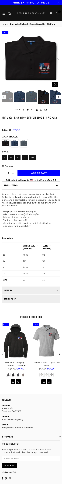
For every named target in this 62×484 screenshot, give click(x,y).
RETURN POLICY (10, 299)
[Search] (9, 13)
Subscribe (9, 465)
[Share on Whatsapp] (41, 109)
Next (58, 59)
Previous (4, 59)
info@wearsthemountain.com (17, 427)
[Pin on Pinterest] (32, 109)
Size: (5, 152)
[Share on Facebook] (23, 109)
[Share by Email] (46, 109)
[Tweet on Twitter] (28, 109)
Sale (5, 32)
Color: (10, 136)
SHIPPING (8, 290)
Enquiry (8, 166)
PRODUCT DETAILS (11, 185)
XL (25, 157)
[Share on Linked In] (37, 109)
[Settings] (51, 13)
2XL (32, 157)
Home (5, 24)
